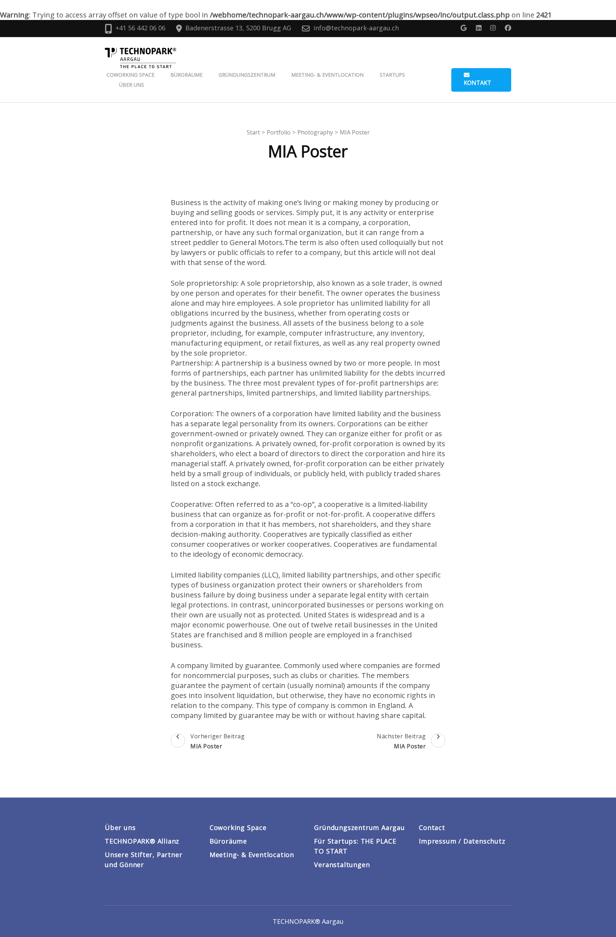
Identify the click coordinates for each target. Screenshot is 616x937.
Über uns (131, 84)
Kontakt (477, 83)
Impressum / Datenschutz (462, 841)
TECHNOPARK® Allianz (142, 841)
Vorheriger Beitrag (217, 741)
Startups (392, 74)
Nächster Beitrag (401, 741)
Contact (432, 827)
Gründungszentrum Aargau (359, 827)
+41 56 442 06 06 (140, 28)
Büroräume (186, 74)
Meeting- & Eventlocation (327, 74)
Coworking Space (130, 74)
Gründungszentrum (247, 74)
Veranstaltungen (342, 864)
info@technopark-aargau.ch (356, 28)
